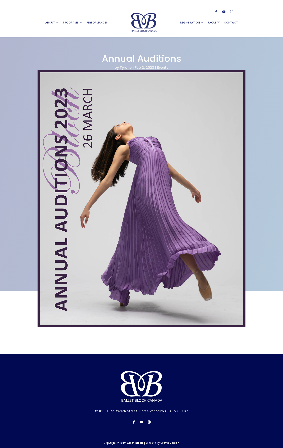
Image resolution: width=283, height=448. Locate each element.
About (50, 22)
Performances (97, 22)
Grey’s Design (169, 443)
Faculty (214, 22)
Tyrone (126, 67)
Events (162, 67)
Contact (231, 22)
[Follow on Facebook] (216, 11)
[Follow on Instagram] (232, 11)
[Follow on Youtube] (224, 11)
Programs (70, 22)
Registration (190, 22)
